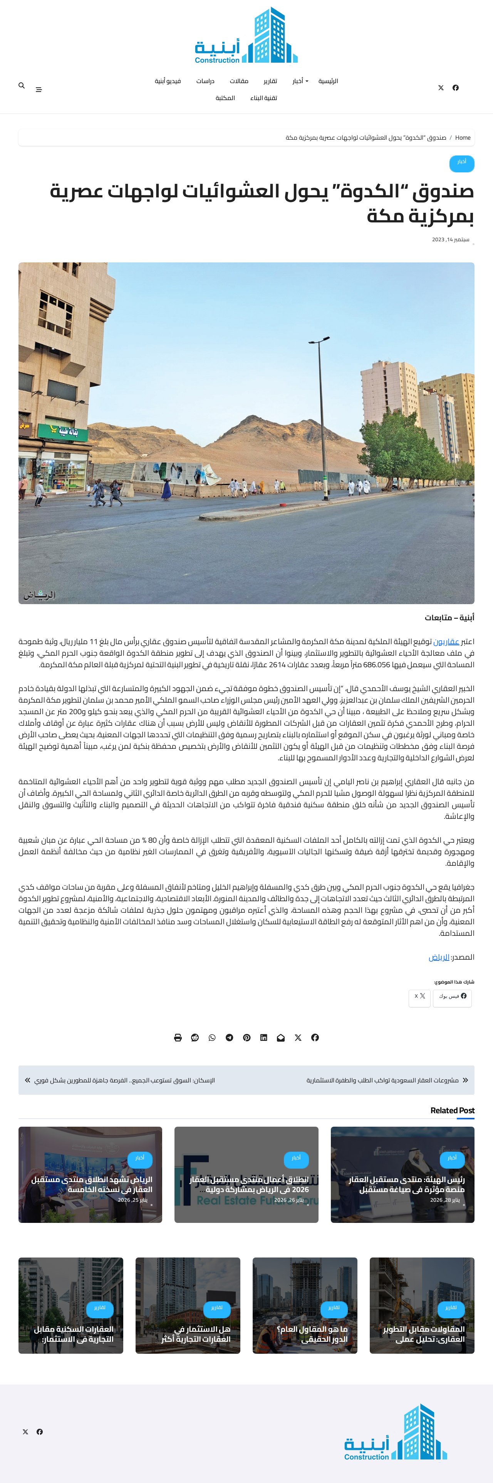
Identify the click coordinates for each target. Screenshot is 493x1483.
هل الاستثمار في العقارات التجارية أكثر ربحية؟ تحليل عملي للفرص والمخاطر (189, 1344)
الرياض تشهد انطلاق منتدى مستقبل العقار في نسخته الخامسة (92, 1184)
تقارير (270, 81)
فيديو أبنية (168, 81)
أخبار (298, 81)
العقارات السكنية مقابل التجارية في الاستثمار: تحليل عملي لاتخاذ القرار (74, 1339)
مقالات (239, 81)
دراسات (205, 81)
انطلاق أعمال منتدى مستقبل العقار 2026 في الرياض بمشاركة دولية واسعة (249, 1189)
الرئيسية (328, 81)
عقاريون (446, 641)
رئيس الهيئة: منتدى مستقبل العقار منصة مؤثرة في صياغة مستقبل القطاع (407, 1189)
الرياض (439, 957)
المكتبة (225, 98)
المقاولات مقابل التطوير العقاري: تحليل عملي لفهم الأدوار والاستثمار (424, 1339)
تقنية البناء (264, 98)
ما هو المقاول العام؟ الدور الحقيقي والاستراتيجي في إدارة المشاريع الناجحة (310, 1344)
